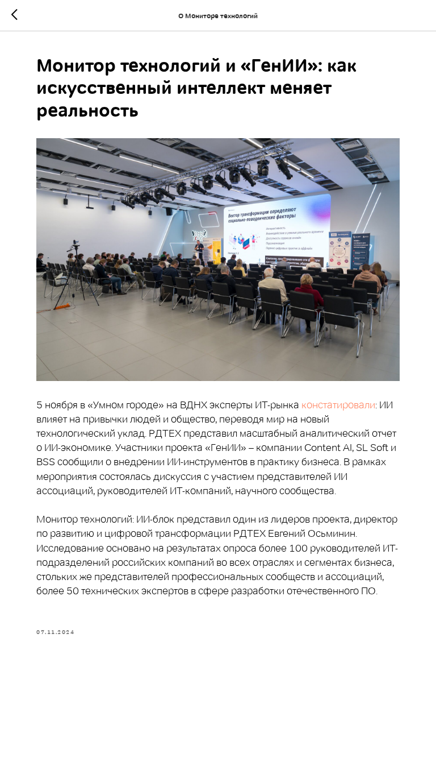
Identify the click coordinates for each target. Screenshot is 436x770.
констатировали (338, 405)
